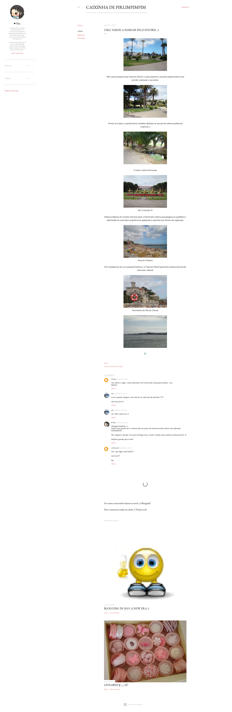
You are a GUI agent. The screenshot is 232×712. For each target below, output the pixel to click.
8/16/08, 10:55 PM (121, 410)
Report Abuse (11, 91)
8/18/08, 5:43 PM (126, 448)
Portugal (81, 38)
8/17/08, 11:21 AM (122, 423)
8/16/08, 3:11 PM (122, 379)
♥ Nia (113, 423)
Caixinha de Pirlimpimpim (116, 7)
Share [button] (79, 25)
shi (112, 394)
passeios (81, 35)
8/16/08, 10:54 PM (121, 394)
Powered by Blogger (135, 704)
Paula (113, 379)
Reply (113, 389)
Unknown (115, 448)
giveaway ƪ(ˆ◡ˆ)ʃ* (116, 685)
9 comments (114, 613)
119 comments (115, 689)
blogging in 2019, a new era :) (126, 608)
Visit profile (17, 53)
